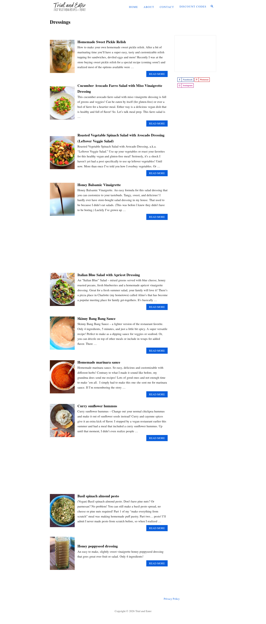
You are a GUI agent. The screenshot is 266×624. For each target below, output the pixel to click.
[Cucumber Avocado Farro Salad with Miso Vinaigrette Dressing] (62, 104)
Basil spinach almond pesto (98, 496)
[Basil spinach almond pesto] (62, 512)
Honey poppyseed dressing (97, 546)
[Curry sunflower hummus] (62, 422)
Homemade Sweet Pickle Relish (101, 41)
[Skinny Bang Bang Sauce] (62, 335)
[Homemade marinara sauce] (62, 378)
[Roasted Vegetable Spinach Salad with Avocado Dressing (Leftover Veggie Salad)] (62, 154)
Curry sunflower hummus (97, 406)
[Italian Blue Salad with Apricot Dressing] (62, 291)
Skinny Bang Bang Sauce (96, 318)
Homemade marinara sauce (98, 362)
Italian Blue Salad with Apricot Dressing (108, 274)
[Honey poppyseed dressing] (62, 555)
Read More (158, 74)
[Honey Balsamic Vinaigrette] (62, 201)
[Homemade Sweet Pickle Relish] (62, 58)
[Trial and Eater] (75, 6)
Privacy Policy (172, 598)
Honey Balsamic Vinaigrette (99, 184)
